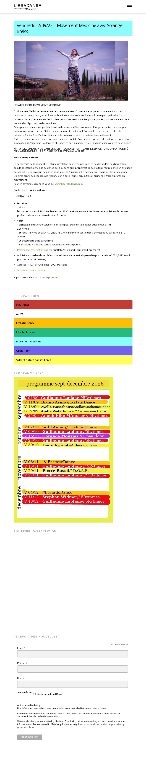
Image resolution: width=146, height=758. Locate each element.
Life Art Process (25, 332)
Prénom (22, 663)
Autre (19, 314)
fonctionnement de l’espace (32, 270)
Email (21, 648)
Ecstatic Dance (25, 323)
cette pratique (50, 277)
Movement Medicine (28, 341)
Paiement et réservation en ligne (35, 249)
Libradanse (27, 5)
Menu (129, 6)
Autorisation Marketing (28, 705)
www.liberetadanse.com (69, 183)
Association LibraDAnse (49, 694)
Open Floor (23, 350)
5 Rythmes (22, 304)
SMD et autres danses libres (33, 360)
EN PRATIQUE (23, 196)
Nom (20, 678)
